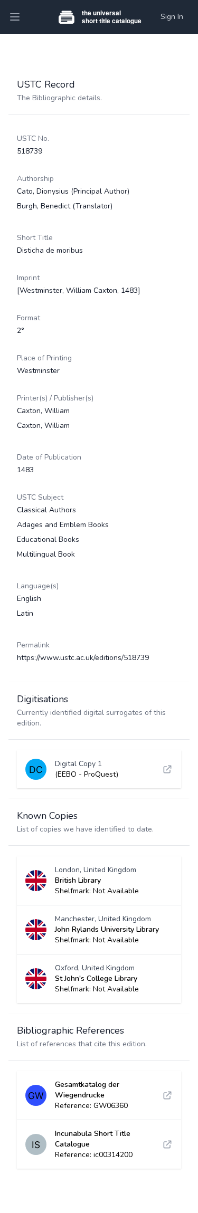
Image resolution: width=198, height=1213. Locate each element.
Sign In (172, 17)
